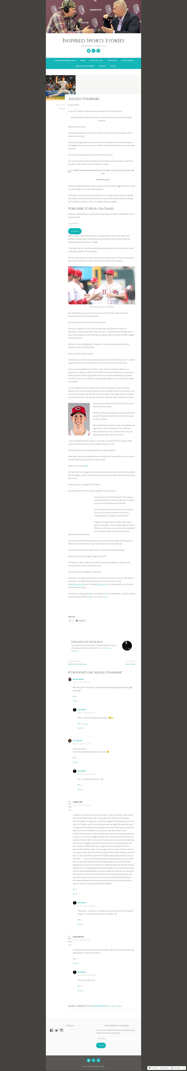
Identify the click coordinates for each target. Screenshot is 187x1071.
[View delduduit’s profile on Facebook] (52, 1030)
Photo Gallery (96, 60)
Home (83, 60)
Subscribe (75, 231)
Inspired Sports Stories (93, 40)
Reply (75, 700)
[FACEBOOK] (89, 1060)
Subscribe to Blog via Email (91, 209)
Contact (102, 66)
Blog (113, 66)
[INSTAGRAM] (98, 1060)
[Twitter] (93, 51)
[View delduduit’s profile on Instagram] (62, 1030)
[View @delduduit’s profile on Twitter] (57, 1030)
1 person (86, 724)
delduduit (61, 108)
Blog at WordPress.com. (93, 1066)
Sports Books (128, 60)
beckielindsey (78, 679)
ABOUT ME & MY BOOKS (85, 66)
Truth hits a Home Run (77, 662)
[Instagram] (98, 51)
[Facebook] (89, 51)
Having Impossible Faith (65, 60)
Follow (101, 1045)
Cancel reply (115, 1006)
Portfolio (112, 60)
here (86, 466)
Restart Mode (130, 662)
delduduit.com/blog (77, 584)
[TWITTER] (93, 1060)
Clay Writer (77, 741)
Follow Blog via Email (117, 1025)
